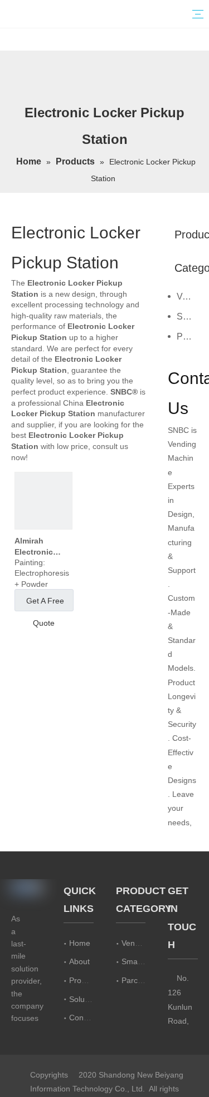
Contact (82, 1017)
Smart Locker (187, 316)
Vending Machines (187, 296)
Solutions (85, 999)
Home (79, 943)
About (79, 961)
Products (84, 980)
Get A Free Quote (45, 603)
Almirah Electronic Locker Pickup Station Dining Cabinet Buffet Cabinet (42, 546)
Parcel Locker (187, 336)
